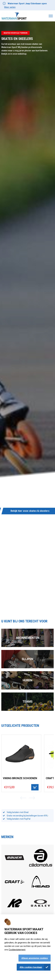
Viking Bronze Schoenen (20, 778)
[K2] (14, 911)
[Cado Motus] (41, 869)
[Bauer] (14, 859)
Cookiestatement (17, 949)
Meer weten (10, 7)
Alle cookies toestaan (31, 967)
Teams (28, 701)
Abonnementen (27, 638)
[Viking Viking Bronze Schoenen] (21, 754)
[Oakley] (40, 905)
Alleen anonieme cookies (34, 958)
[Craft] (14, 890)
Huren (27, 680)
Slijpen (27, 659)
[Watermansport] (14, 16)
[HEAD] (41, 890)
